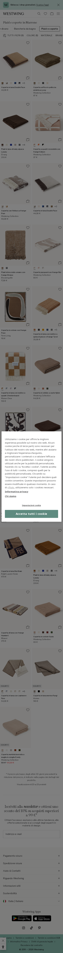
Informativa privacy (16, 491)
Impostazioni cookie (31, 505)
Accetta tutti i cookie (31, 514)
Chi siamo (10, 496)
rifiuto (10, 487)
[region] (31, 476)
